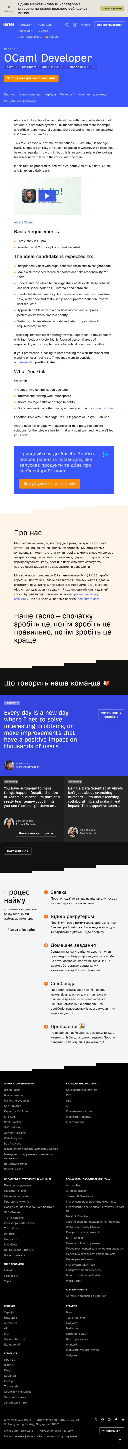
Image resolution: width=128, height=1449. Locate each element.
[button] (67, 25)
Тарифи (42, 30)
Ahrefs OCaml (23, 222)
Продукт (24, 24)
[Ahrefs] (10, 24)
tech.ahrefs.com (87, 599)
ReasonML (26, 362)
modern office (103, 408)
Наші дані (45, 24)
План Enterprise (29, 36)
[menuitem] (28, 26)
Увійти (85, 24)
